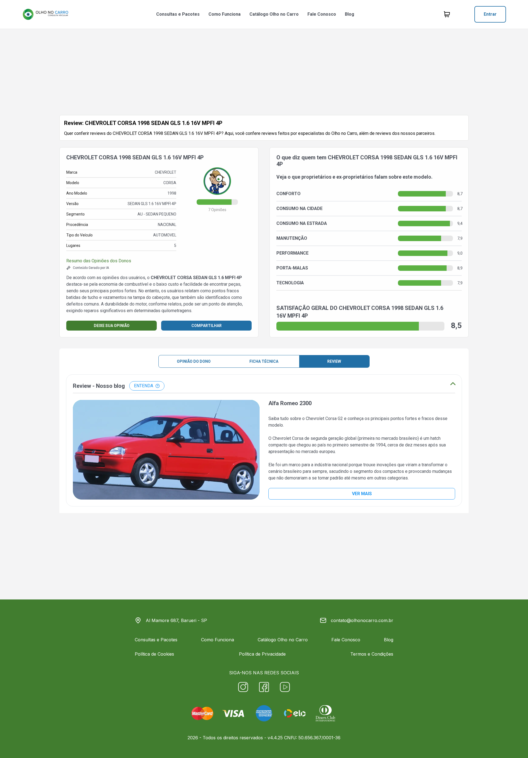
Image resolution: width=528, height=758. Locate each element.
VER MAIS (362, 493)
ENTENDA (143, 385)
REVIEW (334, 361)
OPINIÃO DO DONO (194, 361)
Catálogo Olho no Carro (274, 14)
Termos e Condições (371, 654)
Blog (349, 14)
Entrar (490, 14)
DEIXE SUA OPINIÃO (112, 325)
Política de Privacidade (262, 654)
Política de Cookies (154, 654)
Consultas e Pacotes (178, 14)
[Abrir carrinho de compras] (446, 14)
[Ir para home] (45, 14)
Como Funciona (224, 14)
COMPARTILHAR (206, 325)
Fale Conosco (321, 14)
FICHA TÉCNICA (263, 361)
